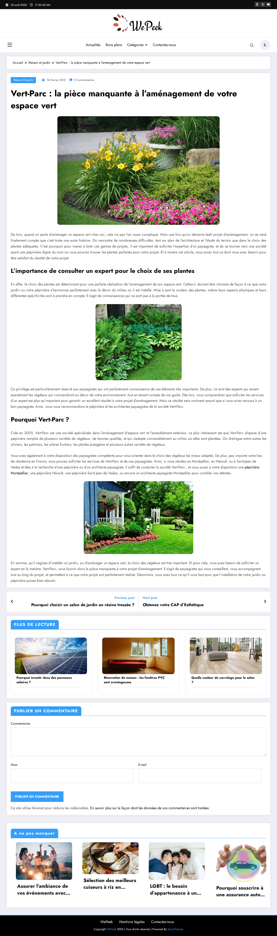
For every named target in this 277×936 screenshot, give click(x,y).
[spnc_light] (265, 45)
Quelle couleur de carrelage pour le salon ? (222, 680)
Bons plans (114, 44)
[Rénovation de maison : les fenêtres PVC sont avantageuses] (138, 655)
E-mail (142, 764)
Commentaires (20, 723)
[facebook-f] (257, 4)
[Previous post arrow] (12, 601)
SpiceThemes (175, 929)
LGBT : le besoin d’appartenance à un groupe (101, 889)
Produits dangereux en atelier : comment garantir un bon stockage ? (237, 889)
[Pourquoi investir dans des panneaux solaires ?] (51, 655)
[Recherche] (252, 45)
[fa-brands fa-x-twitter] (262, 4)
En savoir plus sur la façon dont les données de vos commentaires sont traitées (149, 808)
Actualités (93, 44)
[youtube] (268, 4)
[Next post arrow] (265, 601)
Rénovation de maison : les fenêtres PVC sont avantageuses (134, 680)
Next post (150, 598)
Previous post (124, 598)
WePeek (106, 921)
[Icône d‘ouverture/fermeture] (10, 45)
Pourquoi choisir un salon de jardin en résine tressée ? (82, 605)
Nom (14, 764)
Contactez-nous (164, 44)
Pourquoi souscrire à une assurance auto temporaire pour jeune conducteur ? (170, 891)
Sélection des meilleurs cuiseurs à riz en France (38, 884)
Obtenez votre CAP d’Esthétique (173, 605)
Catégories (135, 44)
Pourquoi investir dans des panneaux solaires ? (44, 680)
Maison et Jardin (23, 80)
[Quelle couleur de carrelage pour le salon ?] (226, 655)
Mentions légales (132, 921)
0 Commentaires (84, 80)
